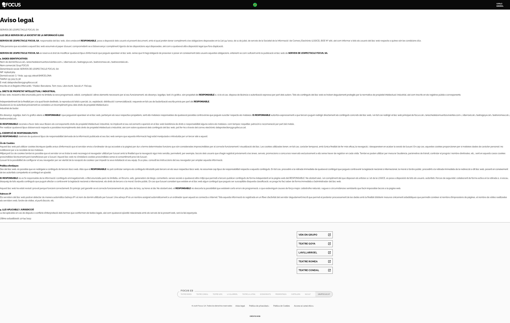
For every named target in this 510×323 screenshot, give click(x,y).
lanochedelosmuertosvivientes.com (45, 62)
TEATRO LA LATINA (248, 294)
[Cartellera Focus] (11, 4)
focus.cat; (21, 62)
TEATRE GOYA (217, 294)
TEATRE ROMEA (186, 294)
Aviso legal (240, 306)
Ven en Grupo (315, 234)
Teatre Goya (315, 243)
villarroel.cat (70, 62)
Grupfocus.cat (325, 294)
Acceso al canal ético (305, 306)
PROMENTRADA (280, 294)
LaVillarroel (315, 252)
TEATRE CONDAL (202, 294)
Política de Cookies (281, 306)
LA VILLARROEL (232, 294)
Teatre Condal (315, 270)
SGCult (308, 294)
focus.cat (419, 115)
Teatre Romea (315, 261)
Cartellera (295, 294)
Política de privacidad (260, 306)
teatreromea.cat (102, 62)
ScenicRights (265, 294)
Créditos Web (255, 316)
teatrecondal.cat (119, 62)
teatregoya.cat (85, 62)
